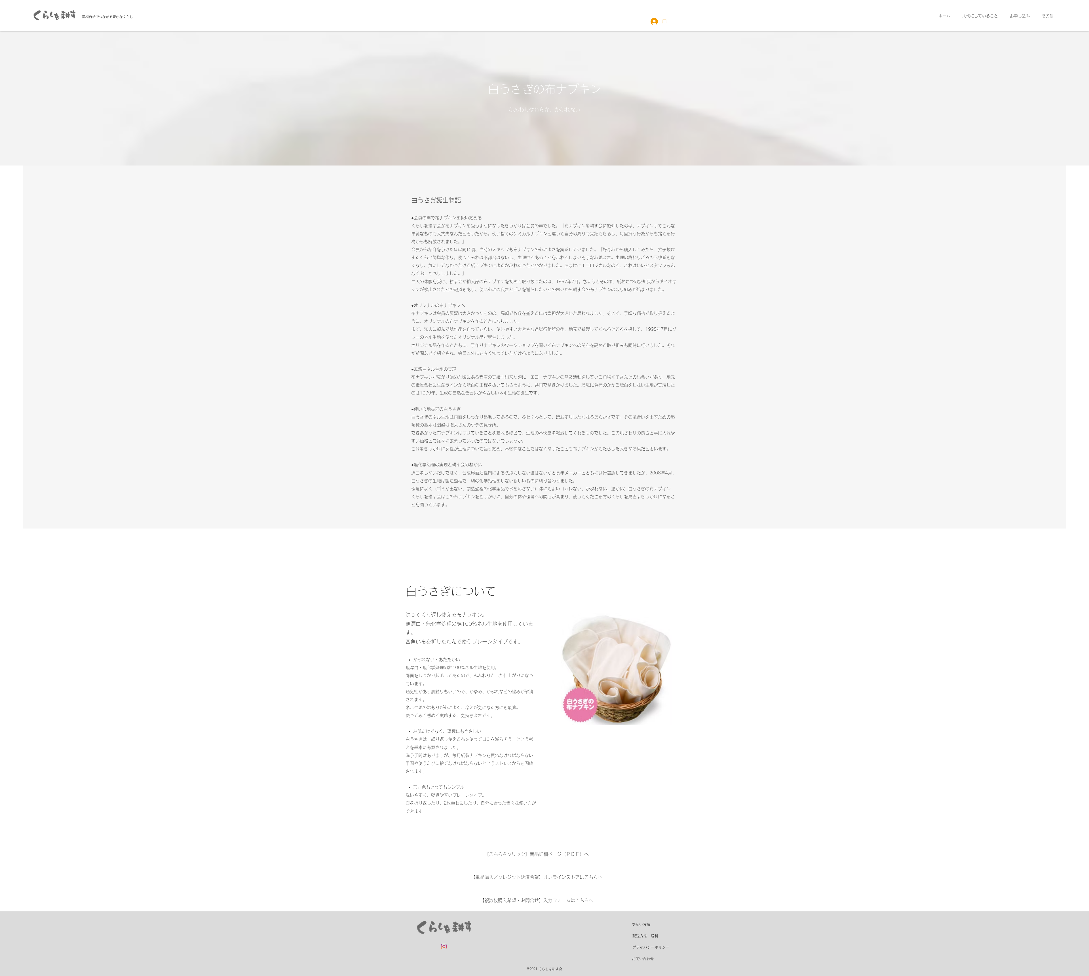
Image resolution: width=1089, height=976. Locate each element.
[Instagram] (444, 946)
